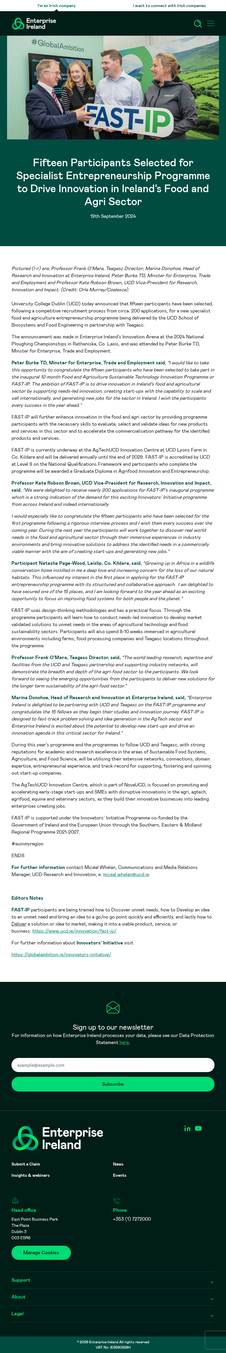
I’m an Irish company (57, 5)
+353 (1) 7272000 (132, 1219)
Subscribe (113, 1084)
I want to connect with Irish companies (169, 5)
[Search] (198, 23)
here (124, 1042)
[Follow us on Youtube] (198, 1128)
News (118, 1164)
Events (120, 1175)
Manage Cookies (41, 1253)
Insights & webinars (30, 1175)
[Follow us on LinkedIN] (187, 1128)
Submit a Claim (25, 1164)
